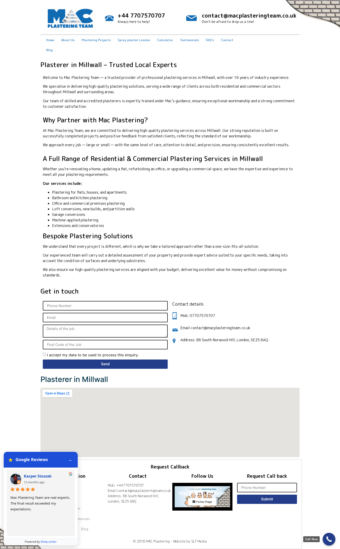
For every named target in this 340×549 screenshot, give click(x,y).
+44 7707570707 (141, 15)
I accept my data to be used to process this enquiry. (93, 355)
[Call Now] (329, 539)
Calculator (165, 40)
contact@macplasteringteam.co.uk (249, 15)
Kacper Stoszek (38, 476)
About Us (68, 40)
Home (50, 40)
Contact (227, 40)
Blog (49, 50)
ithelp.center (48, 542)
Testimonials (189, 40)
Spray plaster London (134, 40)
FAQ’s (210, 40)
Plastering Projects (96, 40)
